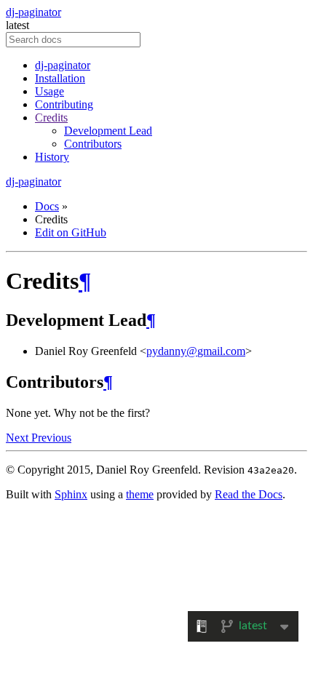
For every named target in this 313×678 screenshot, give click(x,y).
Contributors (93, 143)
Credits (51, 117)
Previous (51, 437)
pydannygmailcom (195, 351)
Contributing (64, 104)
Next (18, 437)
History (52, 157)
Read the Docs (248, 494)
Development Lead (108, 130)
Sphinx (71, 494)
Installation (60, 78)
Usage (49, 91)
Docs (47, 206)
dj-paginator (33, 12)
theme (140, 494)
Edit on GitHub (70, 232)
